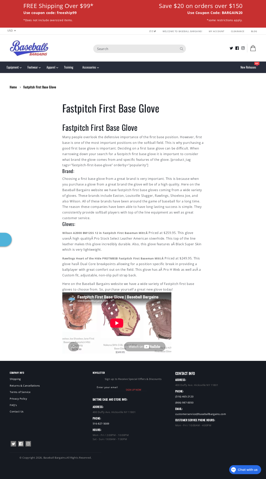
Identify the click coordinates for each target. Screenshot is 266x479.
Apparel (51, 67)
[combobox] (139, 48)
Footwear (32, 67)
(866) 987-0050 (184, 402)
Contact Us (17, 411)
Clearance (238, 31)
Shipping (15, 379)
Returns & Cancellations (25, 385)
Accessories (89, 67)
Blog (254, 31)
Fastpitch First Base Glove (39, 87)
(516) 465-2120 (184, 396)
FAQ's (13, 405)
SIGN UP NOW (133, 389)
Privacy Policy (18, 398)
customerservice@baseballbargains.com (200, 414)
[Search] (181, 48)
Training (68, 67)
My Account (217, 31)
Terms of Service (20, 392)
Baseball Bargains (54, 457)
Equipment (13, 67)
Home (13, 87)
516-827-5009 (101, 423)
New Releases (248, 67)
